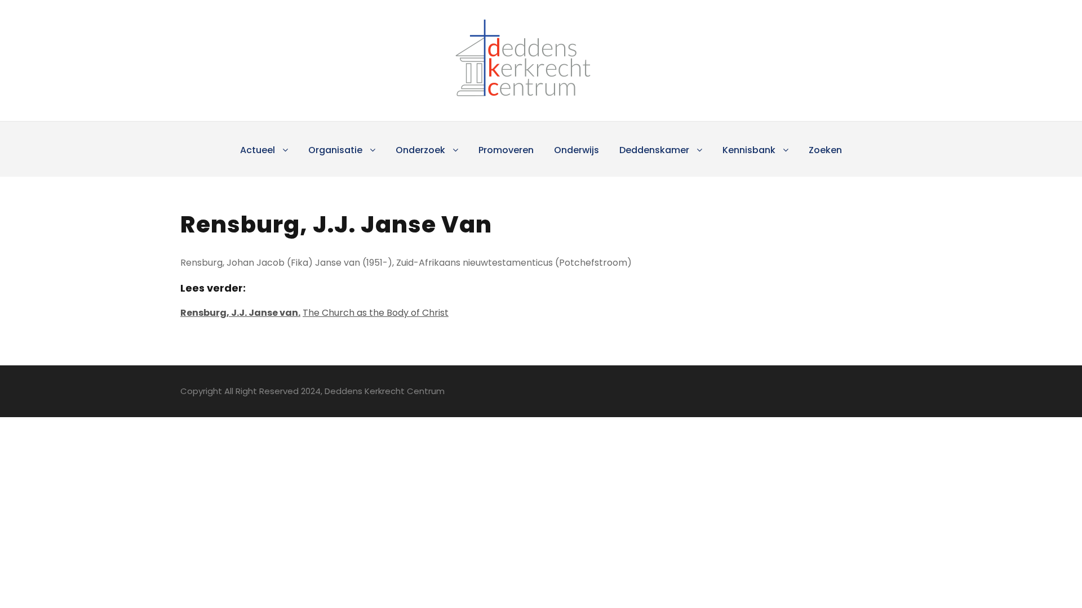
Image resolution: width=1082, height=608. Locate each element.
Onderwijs (576, 150)
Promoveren (506, 150)
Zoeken (825, 150)
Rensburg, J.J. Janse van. (240, 312)
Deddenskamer (654, 150)
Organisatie (335, 150)
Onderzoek (420, 150)
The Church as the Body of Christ (376, 312)
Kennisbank (748, 150)
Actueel (257, 150)
